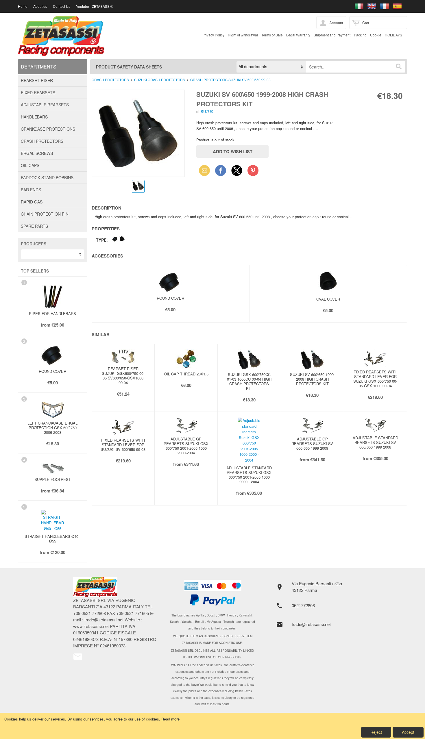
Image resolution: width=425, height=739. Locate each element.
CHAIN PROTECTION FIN (45, 214)
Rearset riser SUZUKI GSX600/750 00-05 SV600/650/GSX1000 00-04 (123, 375)
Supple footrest (52, 479)
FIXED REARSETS (38, 92)
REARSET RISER (37, 80)
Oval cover (328, 299)
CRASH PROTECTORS (42, 141)
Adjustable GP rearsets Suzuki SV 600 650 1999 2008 (312, 443)
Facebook (220, 170)
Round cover (52, 371)
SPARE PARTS (34, 226)
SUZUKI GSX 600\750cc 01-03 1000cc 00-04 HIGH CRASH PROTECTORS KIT (249, 381)
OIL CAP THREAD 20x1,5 (186, 374)
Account (336, 22)
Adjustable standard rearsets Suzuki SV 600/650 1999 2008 (375, 442)
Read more (170, 719)
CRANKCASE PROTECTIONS (48, 129)
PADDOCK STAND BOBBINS (47, 177)
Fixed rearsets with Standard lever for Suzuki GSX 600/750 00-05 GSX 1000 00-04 (375, 378)
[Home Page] (163, 36)
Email (203, 170)
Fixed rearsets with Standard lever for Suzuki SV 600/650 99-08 (123, 444)
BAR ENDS (31, 189)
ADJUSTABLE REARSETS (45, 105)
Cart (365, 22)
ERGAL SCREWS (37, 153)
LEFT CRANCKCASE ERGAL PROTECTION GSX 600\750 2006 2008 (52, 427)
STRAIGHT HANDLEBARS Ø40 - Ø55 (53, 539)
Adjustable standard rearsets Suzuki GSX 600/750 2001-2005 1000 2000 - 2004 (249, 474)
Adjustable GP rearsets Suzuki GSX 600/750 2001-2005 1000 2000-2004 (186, 445)
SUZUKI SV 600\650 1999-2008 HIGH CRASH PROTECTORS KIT (312, 379)
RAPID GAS (31, 202)
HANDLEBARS (34, 117)
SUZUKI (208, 111)
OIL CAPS (30, 165)
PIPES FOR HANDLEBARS (52, 313)
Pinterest (253, 170)
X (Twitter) (236, 172)
